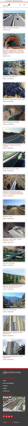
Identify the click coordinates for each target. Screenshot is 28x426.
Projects (5, 386)
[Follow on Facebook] (4, 416)
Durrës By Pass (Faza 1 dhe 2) (11, 169)
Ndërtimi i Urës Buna (9, 263)
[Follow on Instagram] (6, 416)
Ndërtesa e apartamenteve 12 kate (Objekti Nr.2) (12, 357)
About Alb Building (8, 383)
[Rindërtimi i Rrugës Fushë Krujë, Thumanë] (14, 136)
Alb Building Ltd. (9, 422)
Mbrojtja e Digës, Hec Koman (11, 122)
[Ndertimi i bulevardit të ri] (14, 67)
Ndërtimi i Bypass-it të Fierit (11, 28)
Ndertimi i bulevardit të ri (10, 77)
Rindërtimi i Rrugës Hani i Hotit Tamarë (14, 99)
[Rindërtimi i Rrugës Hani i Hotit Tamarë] (14, 90)
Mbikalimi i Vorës (8, 216)
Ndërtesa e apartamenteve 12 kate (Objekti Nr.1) (12, 333)
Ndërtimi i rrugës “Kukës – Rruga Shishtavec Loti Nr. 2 (12, 240)
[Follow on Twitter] (9, 416)
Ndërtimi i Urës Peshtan (9, 310)
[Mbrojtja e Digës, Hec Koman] (14, 113)
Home (4, 380)
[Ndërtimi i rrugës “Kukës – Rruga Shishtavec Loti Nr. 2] (14, 230)
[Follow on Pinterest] (12, 416)
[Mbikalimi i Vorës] (14, 207)
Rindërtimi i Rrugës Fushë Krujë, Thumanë (12, 145)
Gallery (5, 388)
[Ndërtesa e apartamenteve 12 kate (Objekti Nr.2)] (14, 347)
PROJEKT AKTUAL (6, 29)
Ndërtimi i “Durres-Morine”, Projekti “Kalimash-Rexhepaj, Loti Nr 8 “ (13, 286)
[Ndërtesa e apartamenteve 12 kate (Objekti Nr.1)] (14, 323)
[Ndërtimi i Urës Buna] (14, 254)
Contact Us (6, 391)
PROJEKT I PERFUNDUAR (8, 78)
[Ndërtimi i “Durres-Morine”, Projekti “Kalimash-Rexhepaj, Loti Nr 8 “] (14, 277)
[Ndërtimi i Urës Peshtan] (14, 300)
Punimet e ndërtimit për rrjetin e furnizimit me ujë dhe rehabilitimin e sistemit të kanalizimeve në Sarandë (13, 193)
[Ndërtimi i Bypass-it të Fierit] (14, 18)
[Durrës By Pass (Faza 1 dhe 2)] (14, 159)
